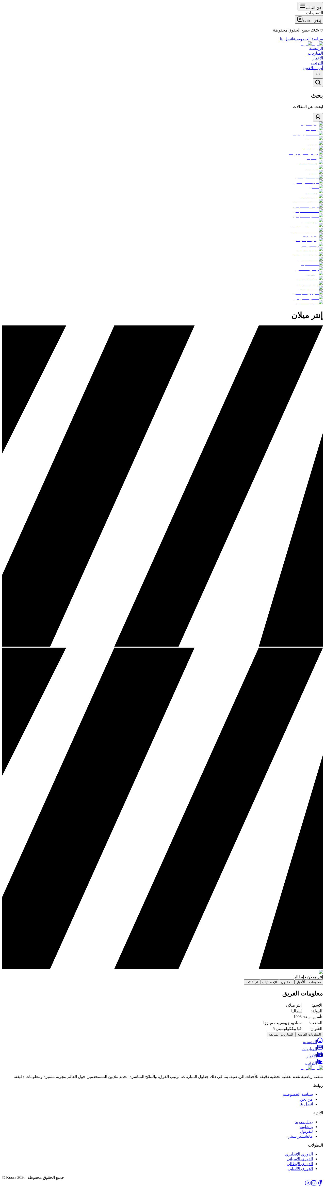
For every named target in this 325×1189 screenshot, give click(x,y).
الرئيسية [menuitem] (316, 48)
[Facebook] (320, 1184)
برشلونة (306, 1126)
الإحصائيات (269, 982)
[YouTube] (308, 1184)
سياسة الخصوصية (308, 39)
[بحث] (318, 83)
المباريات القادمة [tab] (309, 1034)
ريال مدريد (304, 1122)
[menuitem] (313, 1042)
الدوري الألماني (300, 1168)
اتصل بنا (286, 39)
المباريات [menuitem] (315, 53)
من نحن (306, 1099)
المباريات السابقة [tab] (281, 1034)
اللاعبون (286, 982)
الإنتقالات (252, 982)
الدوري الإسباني (300, 1159)
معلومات (315, 982)
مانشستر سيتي (300, 1136)
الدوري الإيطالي (300, 1164)
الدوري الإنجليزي (299, 1154)
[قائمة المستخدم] (318, 117)
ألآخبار (301, 982)
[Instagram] (314, 1184)
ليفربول (306, 1131)
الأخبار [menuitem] (318, 58)
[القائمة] (318, 74)
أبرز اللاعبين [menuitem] (313, 68)
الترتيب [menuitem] (317, 63)
